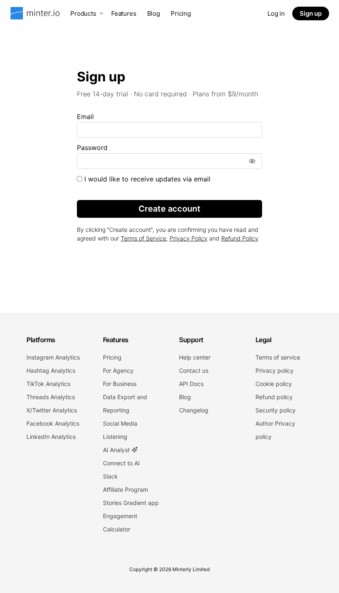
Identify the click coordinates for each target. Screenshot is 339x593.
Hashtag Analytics (50, 370)
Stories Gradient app (131, 502)
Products (83, 13)
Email (85, 116)
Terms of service (277, 357)
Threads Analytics (50, 396)
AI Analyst (117, 449)
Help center (194, 357)
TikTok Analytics (48, 383)
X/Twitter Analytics (51, 410)
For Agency (118, 370)
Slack (110, 476)
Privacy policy (274, 370)
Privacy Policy (189, 238)
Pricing (181, 13)
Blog (153, 13)
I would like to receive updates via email (146, 179)
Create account (169, 209)
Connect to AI (121, 463)
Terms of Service (143, 238)
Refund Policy (239, 238)
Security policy (275, 410)
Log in (276, 13)
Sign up (311, 13)
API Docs (191, 383)
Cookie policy (273, 383)
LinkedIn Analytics (51, 436)
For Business (119, 383)
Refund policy (274, 396)
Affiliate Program (125, 489)
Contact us (193, 370)
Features (123, 13)
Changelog (193, 410)
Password (92, 147)
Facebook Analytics (52, 423)
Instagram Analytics (53, 357)
